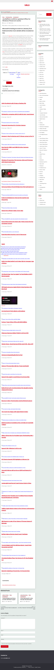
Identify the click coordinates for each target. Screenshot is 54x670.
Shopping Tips (42, 177)
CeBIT (41, 107)
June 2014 (42, 74)
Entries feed (42, 200)
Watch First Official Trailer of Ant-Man (12, 210)
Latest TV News (5, 594)
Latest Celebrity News (44, 140)
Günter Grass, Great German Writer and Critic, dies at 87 (17, 344)
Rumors (41, 173)
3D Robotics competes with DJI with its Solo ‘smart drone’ (18, 114)
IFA (40, 136)
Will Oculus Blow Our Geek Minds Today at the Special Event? (45, 25)
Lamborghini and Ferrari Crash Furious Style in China (16, 483)
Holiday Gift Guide (43, 128)
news (3, 51)
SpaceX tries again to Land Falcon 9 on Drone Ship (15, 377)
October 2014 (42, 66)
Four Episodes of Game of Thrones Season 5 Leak (11, 181)
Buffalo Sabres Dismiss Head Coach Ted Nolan (15, 534)
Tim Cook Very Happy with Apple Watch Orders (10, 251)
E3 (40, 120)
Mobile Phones (42, 154)
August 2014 (42, 70)
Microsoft (10, 35)
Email (2, 635)
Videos (41, 189)
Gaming (41, 122)
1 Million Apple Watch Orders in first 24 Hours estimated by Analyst (13, 254)
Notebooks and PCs (43, 161)
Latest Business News (44, 138)
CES (40, 111)
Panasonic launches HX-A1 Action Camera (14, 125)
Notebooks (42, 159)
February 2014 (42, 82)
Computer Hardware (43, 112)
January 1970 (42, 84)
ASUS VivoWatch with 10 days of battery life (14, 103)
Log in (41, 198)
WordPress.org (42, 204)
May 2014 (42, 76)
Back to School (42, 101)
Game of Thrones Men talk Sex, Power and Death (15, 366)
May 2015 (42, 58)
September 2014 (43, 68)
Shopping (41, 175)
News (3, 16)
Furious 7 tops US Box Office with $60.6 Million (14, 322)
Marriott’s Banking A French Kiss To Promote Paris (16, 571)
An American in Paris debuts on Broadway (13, 311)
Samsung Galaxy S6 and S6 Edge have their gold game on (18, 187)
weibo (6, 67)
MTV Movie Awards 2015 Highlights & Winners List (15, 459)
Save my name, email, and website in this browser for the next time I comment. (17, 643)
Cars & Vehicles (42, 105)
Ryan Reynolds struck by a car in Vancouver (14, 234)
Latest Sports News (43, 146)
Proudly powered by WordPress (20, 667)
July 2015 (41, 56)
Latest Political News (44, 144)
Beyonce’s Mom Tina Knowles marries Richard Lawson (17, 401)
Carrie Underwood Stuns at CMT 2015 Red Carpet (9, 598)
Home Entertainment (44, 130)
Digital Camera (42, 118)
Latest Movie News (24, 594)
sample (10, 601)
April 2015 (42, 60)
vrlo (27, 5)
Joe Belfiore (20, 44)
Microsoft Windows (43, 150)
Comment (3, 618)
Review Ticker (42, 169)
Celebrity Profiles (43, 109)
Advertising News (43, 93)
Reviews (41, 171)
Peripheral (41, 165)
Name (2, 630)
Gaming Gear (42, 124)
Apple (3, 244)
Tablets (41, 181)
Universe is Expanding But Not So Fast (12, 355)
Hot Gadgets (42, 132)
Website (2, 639)
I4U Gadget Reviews (43, 134)
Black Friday (42, 103)
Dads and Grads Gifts (44, 116)
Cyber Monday (42, 114)
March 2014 (42, 80)
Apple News (6, 255)
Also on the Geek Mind (44, 95)
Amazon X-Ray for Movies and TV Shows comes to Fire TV (18, 136)
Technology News (9, 16)
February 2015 (42, 64)
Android (41, 97)
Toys (40, 185)
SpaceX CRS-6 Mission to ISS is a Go (12, 448)
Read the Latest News (25, 74)
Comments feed (43, 202)
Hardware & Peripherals (44, 126)
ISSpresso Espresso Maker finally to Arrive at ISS (15, 333)
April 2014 (42, 78)
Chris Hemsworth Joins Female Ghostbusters (26, 598)
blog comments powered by (9, 585)
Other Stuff (42, 163)
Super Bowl (42, 179)
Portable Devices (43, 167)
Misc (40, 152)
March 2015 (42, 62)
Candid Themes (37, 667)
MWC (41, 156)
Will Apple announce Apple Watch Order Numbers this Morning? (13, 248)
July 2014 (41, 72)
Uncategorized (15, 16)
